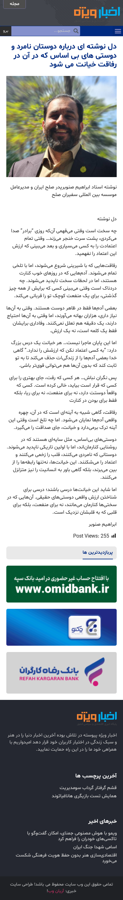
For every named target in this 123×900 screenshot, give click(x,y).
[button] (118, 31)
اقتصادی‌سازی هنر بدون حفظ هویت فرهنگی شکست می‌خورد (66, 858)
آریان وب (56, 891)
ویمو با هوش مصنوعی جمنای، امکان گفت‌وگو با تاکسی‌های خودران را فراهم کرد (72, 836)
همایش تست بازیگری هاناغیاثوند (84, 796)
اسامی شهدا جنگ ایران (95, 847)
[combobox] (45, 31)
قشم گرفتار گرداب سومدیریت (88, 788)
